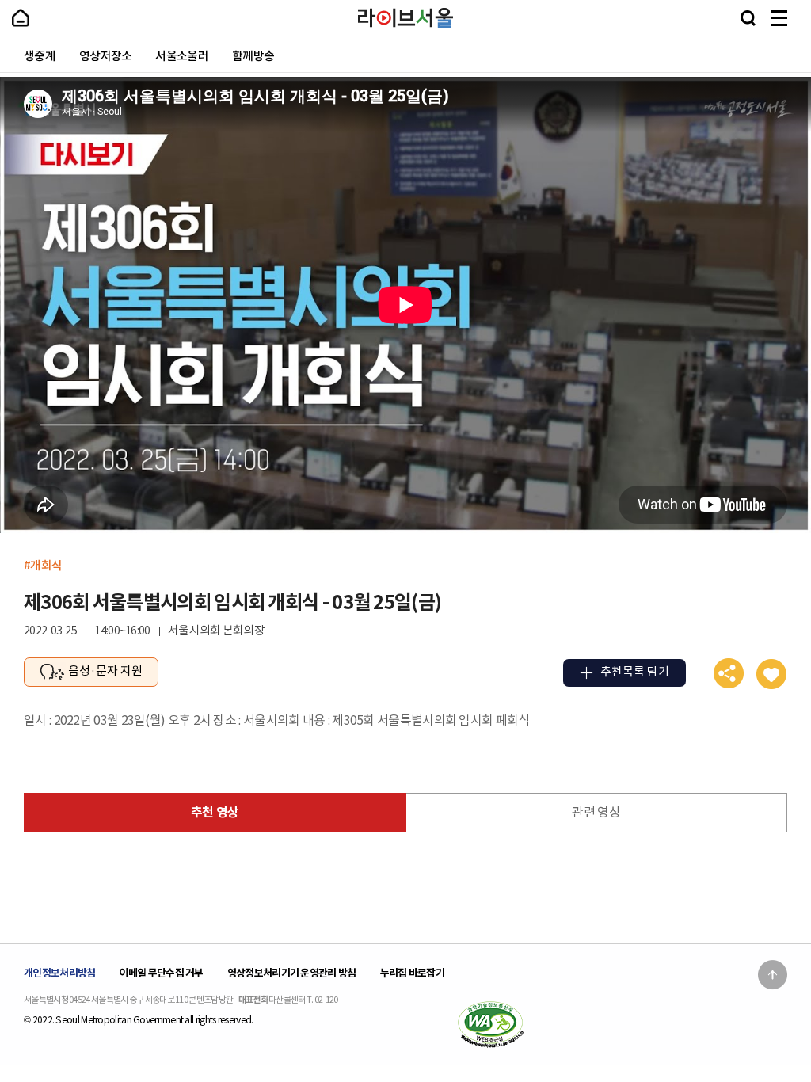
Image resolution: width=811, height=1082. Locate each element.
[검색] (748, 18)
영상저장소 (105, 57)
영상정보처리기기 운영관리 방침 (291, 973)
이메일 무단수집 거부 (161, 973)
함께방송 (253, 57)
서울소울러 (181, 57)
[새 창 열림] (490, 1024)
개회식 (46, 565)
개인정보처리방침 (59, 973)
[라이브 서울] (405, 18)
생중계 (39, 57)
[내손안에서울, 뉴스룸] (20, 18)
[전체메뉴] (779, 18)
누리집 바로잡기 (412, 973)
